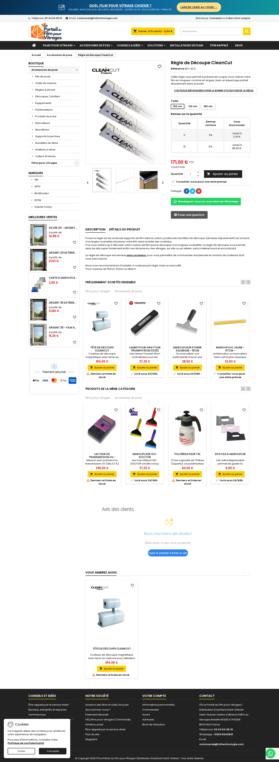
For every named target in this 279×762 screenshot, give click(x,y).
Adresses (148, 719)
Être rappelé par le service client (48, 705)
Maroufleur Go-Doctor (144, 455)
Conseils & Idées (128, 45)
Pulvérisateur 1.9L (187, 454)
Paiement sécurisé (97, 714)
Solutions (155, 45)
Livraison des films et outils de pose (107, 705)
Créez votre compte (238, 18)
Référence (177, 68)
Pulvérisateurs (44, 110)
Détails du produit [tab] (124, 229)
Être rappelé (219, 45)
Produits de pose (45, 116)
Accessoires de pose (95, 45)
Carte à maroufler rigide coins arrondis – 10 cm (63, 277)
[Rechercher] (247, 31)
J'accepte (52, 751)
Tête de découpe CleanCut (102, 349)
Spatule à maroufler (230, 454)
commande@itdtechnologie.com (97, 18)
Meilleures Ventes (42, 217)
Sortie (21, 751)
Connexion (215, 18)
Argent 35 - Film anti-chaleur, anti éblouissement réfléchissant (63, 327)
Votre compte (154, 696)
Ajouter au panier (222, 174)
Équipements (43, 103)
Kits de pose (42, 76)
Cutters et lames (45, 156)
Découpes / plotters (47, 96)
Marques (35, 173)
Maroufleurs (42, 123)
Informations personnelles (158, 705)
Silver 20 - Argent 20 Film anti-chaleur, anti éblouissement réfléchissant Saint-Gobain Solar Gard (63, 227)
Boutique (36, 63)
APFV (37, 186)
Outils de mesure (45, 83)
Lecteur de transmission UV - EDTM (102, 457)
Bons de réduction (153, 724)
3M (36, 179)
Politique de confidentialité (26, 743)
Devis (239, 45)
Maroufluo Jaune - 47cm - (230, 349)
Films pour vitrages (58, 45)
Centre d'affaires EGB (229, 714)
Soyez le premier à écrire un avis (168, 553)
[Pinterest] (199, 191)
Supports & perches (47, 136)
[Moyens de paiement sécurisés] (54, 376)
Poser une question (190, 215)
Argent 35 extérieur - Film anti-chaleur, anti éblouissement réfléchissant (63, 302)
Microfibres (42, 129)
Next (248, 282)
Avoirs (146, 714)
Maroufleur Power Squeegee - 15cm (187, 349)
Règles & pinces (45, 90)
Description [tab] (95, 229)
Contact (207, 696)
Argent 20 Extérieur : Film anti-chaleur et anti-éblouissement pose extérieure (63, 252)
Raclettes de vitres (46, 143)
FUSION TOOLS (43, 207)
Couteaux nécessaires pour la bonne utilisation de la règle (214, 90)
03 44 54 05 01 (53, 18)
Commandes (150, 709)
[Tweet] (192, 191)
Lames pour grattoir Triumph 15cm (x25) (145, 349)
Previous (243, 282)
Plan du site (92, 734)
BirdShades (41, 193)
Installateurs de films (186, 45)
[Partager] (186, 191)
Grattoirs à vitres (45, 149)
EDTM (37, 200)
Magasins (91, 739)
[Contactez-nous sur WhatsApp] (270, 753)
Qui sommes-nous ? (98, 709)
